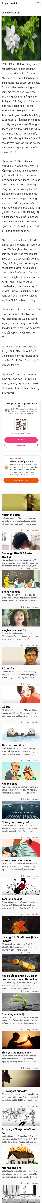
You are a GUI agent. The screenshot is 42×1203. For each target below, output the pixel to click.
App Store (21, 440)
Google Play (21, 445)
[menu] (37, 3)
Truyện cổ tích (10, 3)
